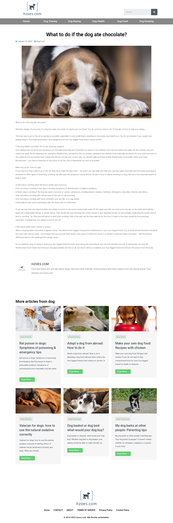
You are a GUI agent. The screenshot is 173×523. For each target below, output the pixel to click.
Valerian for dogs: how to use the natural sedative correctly (37, 430)
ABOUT (70, 510)
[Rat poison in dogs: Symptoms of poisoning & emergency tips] (38, 318)
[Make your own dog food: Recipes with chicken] (134, 318)
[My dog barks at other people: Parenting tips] (134, 400)
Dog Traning (50, 21)
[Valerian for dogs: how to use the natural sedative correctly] (38, 400)
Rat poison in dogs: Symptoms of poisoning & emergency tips (37, 348)
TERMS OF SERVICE (86, 510)
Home (26, 21)
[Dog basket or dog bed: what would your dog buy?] (86, 400)
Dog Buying (74, 21)
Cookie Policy (122, 510)
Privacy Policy (105, 510)
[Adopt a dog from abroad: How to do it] (86, 318)
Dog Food (122, 21)
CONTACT (58, 510)
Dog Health (98, 21)
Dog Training (123, 419)
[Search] (154, 12)
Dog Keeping (147, 21)
